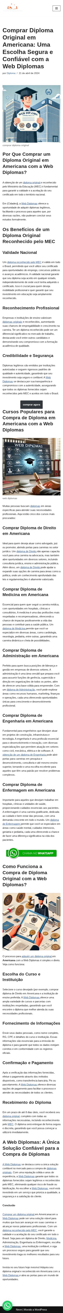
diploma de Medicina (14, 628)
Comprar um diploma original (19, 1214)
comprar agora (31, 404)
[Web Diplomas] (13, 8)
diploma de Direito (26, 551)
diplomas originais (12, 321)
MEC (10, 1124)
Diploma (11, 73)
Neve (19, 1309)
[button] (7, 1306)
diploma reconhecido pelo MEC (24, 262)
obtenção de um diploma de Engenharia (25, 754)
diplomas (35, 506)
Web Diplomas (29, 203)
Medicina (51, 1238)
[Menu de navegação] (56, 8)
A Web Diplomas (12, 1164)
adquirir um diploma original (37, 956)
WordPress (41, 1309)
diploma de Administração (21, 689)
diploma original (32, 182)
